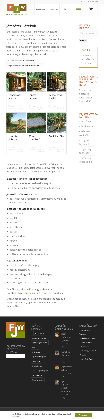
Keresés (83, 41)
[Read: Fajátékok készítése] (57, 353)
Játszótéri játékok (86, 359)
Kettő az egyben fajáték (40, 370)
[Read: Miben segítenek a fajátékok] (57, 334)
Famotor (35, 347)
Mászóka (83, 355)
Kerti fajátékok (37, 366)
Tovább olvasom (12, 107)
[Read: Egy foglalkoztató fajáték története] (57, 382)
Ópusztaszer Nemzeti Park (39, 292)
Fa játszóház (87, 126)
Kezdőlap (86, 121)
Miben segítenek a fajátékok (66, 337)
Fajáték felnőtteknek (39, 338)
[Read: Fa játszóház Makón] (57, 367)
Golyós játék (36, 361)
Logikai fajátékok (86, 342)
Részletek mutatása (20, 109)
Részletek (15, 416)
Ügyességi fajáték (37, 380)
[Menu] (78, 9)
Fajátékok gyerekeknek (39, 343)
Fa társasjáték (36, 352)
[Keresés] (65, 9)
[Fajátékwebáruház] (16, 9)
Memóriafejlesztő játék (88, 338)
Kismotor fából (37, 375)
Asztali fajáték (39, 333)
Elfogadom (83, 415)
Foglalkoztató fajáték (39, 357)
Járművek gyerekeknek (88, 351)
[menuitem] (40, 9)
